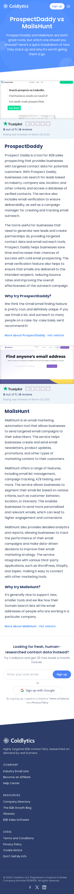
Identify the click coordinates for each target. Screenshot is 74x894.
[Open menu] (68, 6)
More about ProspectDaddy (25, 335)
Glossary (9, 814)
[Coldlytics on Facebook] (30, 887)
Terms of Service (59, 698)
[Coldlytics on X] (37, 887)
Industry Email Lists (16, 771)
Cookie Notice (12, 850)
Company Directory (16, 802)
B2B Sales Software (16, 820)
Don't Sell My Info (15, 856)
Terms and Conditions (18, 838)
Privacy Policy (40, 702)
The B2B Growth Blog (17, 808)
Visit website (55, 335)
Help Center (11, 783)
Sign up (62, 674)
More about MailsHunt (21, 626)
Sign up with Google (40, 690)
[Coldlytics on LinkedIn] (44, 887)
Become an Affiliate (17, 777)
